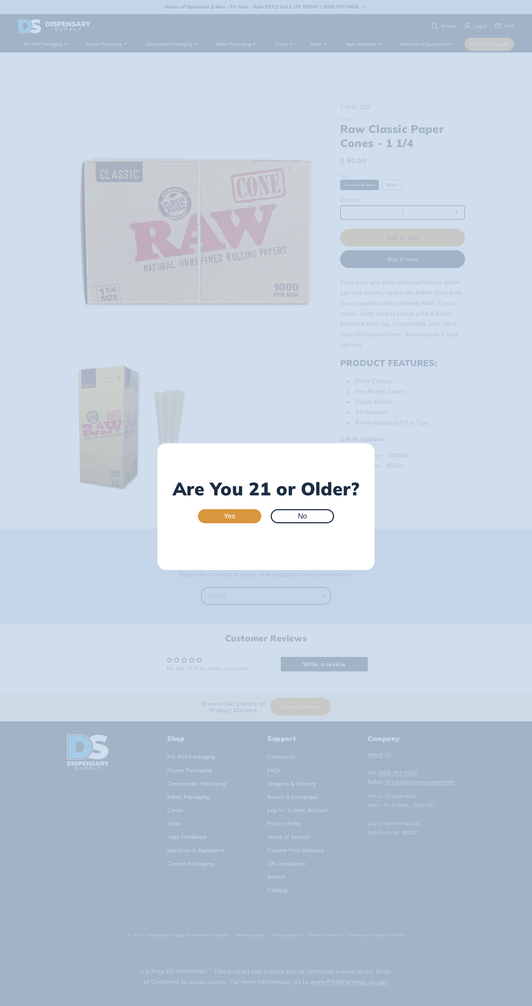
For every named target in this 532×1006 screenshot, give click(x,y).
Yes (229, 516)
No (302, 516)
